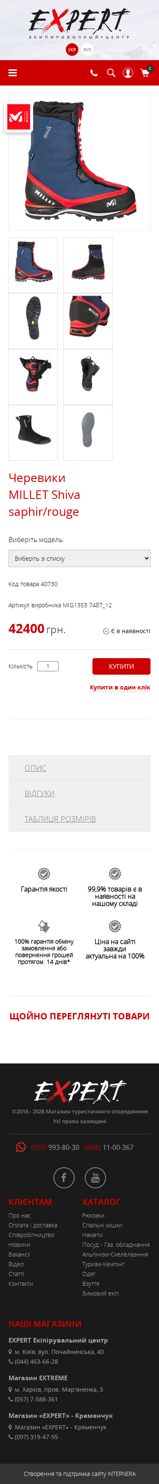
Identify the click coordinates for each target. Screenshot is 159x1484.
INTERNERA (122, 1474)
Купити (121, 666)
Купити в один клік (120, 687)
